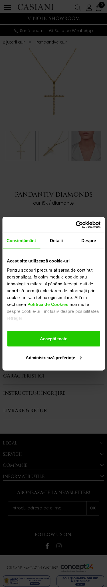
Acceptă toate (53, 338)
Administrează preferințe (50, 357)
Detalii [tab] (56, 240)
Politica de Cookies (47, 304)
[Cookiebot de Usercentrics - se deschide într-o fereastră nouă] (76, 224)
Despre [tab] (88, 240)
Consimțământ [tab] (21, 240)
